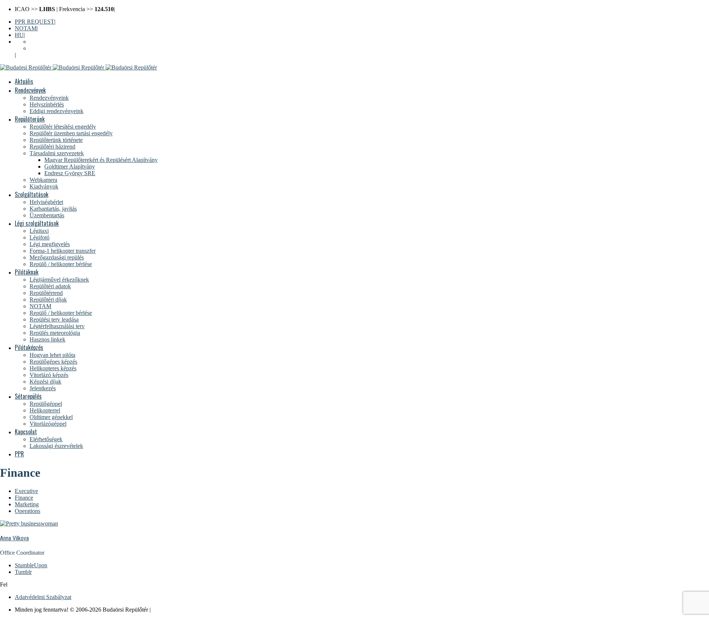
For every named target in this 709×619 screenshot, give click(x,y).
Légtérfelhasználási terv (57, 326)
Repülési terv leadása (54, 319)
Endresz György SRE (69, 173)
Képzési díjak (45, 381)
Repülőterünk (30, 119)
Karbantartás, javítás (53, 208)
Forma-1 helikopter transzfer (63, 251)
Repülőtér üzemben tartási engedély (71, 133)
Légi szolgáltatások (37, 223)
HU (19, 35)
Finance (24, 497)
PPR (19, 453)
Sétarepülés (28, 396)
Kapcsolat (26, 431)
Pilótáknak (26, 272)
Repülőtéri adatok (50, 286)
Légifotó (39, 237)
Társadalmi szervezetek (57, 153)
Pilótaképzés (29, 347)
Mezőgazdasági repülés (57, 257)
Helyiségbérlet (46, 202)
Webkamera (43, 180)
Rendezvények (30, 90)
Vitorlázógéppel (48, 424)
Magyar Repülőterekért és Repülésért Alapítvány (101, 160)
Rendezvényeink (49, 98)
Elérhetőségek (46, 439)
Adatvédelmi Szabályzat (43, 597)
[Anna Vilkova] (29, 523)
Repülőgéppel (46, 404)
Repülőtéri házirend (52, 146)
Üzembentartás (47, 215)
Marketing (27, 504)
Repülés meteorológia (55, 333)
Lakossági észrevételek (56, 446)
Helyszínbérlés (47, 104)
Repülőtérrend (46, 293)
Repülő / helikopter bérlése (61, 264)
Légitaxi (39, 231)
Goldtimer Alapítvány (69, 166)
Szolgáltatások (31, 194)
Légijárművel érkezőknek (59, 279)
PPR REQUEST (34, 21)
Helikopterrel (45, 410)
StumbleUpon (31, 565)
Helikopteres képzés (53, 368)
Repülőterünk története (56, 140)
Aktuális (24, 81)
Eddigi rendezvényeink (56, 111)
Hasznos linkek (47, 339)
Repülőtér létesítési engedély (63, 126)
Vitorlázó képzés (49, 375)
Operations (27, 511)
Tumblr (23, 572)
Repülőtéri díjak (48, 299)
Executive (26, 491)
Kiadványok (44, 186)
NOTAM (26, 28)
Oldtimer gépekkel (51, 417)
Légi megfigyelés (50, 244)
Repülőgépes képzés (53, 361)
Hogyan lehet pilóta (52, 355)
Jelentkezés (43, 388)
